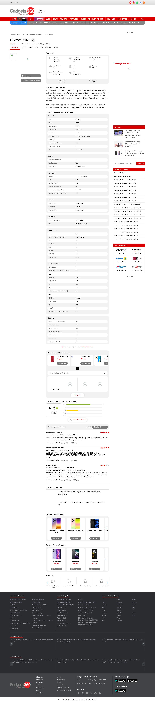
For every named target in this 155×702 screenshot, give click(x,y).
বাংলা (89, 680)
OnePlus (119, 613)
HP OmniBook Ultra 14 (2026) (41, 615)
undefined (14, 2)
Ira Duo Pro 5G (61, 626)
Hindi (85, 680)
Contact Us (40, 687)
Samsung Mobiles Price (53, 587)
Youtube (87, 693)
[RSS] (144, 2)
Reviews (63, 19)
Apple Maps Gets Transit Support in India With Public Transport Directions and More (123, 661)
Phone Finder (26, 35)
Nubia (119, 610)
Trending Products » (122, 64)
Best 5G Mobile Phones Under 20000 (126, 225)
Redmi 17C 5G (61, 618)
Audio (82, 23)
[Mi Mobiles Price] (85, 580)
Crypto (75, 23)
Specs (23, 47)
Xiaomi (134, 615)
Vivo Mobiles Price (101, 586)
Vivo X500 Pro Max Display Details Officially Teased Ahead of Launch (80, 661)
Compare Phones (37, 628)
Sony (133, 607)
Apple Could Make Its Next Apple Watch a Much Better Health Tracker (79, 641)
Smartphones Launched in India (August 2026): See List (124, 640)
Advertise (39, 693)
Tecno (133, 613)
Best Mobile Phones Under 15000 (125, 183)
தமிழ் (94, 680)
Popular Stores (120, 245)
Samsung (134, 602)
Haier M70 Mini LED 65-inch (87, 607)
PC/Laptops (95, 23)
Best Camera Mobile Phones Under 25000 (127, 215)
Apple (104, 602)
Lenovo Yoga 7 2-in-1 (64, 623)
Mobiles (31, 23)
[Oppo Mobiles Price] (69, 580)
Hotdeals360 (105, 23)
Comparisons (33, 47)
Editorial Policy (61, 685)
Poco (118, 618)
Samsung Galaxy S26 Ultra (18, 599)
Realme (119, 621)
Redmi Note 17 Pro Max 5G (65, 605)
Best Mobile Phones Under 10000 (125, 180)
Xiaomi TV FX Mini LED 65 (86, 610)
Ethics (59, 682)
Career (59, 677)
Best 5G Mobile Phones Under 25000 (126, 229)
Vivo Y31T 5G (61, 607)
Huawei (12, 44)
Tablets (115, 23)
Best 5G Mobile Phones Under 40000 (126, 236)
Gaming (54, 23)
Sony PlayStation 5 (38, 599)
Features (74, 19)
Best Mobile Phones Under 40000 (125, 201)
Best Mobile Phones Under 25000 (125, 190)
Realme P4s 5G (62, 615)
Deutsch (95, 683)
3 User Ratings (22, 44)
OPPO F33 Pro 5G (37, 610)
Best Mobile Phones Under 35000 (125, 197)
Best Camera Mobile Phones (123, 176)
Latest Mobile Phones (39, 625)
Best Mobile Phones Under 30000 (125, 194)
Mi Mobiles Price (85, 586)
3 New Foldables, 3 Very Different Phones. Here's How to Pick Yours (134, 144)
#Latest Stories (16, 656)
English (79, 680)
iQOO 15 (13, 618)
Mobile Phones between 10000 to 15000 (127, 204)
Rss (99, 693)
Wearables (132, 23)
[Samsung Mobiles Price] (53, 580)
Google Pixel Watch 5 (85, 605)
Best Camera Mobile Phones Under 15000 (127, 208)
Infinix (104, 615)
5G (139, 23)
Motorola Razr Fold (16, 602)
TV (87, 23)
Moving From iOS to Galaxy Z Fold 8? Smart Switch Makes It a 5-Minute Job (134, 153)
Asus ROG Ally (82, 615)
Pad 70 (80, 599)
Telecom (39, 23)
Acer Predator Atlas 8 (85, 613)
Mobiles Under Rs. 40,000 (18, 610)
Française (102, 683)
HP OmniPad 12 (37, 602)
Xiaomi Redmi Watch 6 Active (87, 602)
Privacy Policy (61, 680)
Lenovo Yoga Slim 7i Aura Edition (20, 623)
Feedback (39, 682)
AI (31, 19)
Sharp (133, 605)
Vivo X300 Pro (14, 621)
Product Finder (95, 19)
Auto (48, 19)
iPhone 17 (35, 618)
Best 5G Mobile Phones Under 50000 (126, 239)
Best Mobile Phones (120, 173)
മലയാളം (87, 683)
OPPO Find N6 (14, 607)
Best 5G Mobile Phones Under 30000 (126, 232)
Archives (39, 685)
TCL (133, 610)
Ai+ (103, 599)
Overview (14, 47)
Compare (111, 19)
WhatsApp (95, 693)
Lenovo (119, 602)
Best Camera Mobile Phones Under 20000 (127, 211)
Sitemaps (39, 680)
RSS (37, 690)
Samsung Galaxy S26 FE (64, 602)
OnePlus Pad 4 (37, 607)
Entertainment (65, 23)
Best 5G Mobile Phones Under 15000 (126, 222)
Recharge (122, 19)
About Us (39, 677)
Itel (103, 621)
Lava (118, 599)
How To (47, 23)
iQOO (104, 618)
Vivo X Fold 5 (14, 629)
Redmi (134, 599)
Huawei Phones (37, 35)
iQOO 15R (13, 626)
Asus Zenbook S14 (16, 615)
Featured (118, 127)
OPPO (119, 615)
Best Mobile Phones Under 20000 (125, 187)
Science (123, 23)
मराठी (104, 680)
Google (104, 605)
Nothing (119, 607)
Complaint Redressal (64, 690)
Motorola (120, 605)
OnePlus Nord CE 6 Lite (39, 605)
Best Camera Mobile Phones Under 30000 (127, 218)
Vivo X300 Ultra (15, 613)
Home (13, 19)
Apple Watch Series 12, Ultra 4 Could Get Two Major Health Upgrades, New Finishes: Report (34, 661)
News (55, 19)
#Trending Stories (16, 636)
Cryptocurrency (37, 613)
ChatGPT (12, 605)
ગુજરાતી (80, 683)
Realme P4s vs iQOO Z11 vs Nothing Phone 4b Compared (34, 640)
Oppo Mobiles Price (69, 586)
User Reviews (46, 47)
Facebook (78, 693)
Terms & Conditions (63, 687)
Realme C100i (61, 610)
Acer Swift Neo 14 (62, 621)
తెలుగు (99, 680)
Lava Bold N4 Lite (62, 613)
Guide (83, 19)
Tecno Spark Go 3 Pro (64, 599)
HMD (103, 607)
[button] (106, 360)
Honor (104, 610)
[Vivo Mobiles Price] (101, 580)
